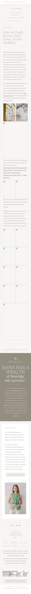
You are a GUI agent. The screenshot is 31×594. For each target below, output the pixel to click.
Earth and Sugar (18, 170)
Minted (14, 175)
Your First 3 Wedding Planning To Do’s (16, 349)
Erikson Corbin (20, 168)
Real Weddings (7, 27)
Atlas (18, 175)
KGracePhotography (9, 168)
